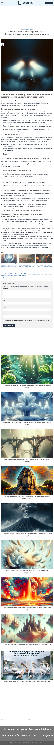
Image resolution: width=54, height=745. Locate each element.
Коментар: (6, 288)
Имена (27, 742)
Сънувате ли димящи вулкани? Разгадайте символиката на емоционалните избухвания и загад (27, 534)
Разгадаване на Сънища (27, 29)
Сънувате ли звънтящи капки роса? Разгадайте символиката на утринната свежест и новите (27, 386)
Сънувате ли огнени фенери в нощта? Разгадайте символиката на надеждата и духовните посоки (44, 265)
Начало (12, 742)
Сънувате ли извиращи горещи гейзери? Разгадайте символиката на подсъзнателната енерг (27, 608)
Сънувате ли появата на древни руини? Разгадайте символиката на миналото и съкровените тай (27, 497)
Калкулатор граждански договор (17, 719)
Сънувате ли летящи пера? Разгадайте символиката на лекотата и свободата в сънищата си (27, 571)
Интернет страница (7, 313)
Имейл (5, 307)
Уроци (42, 742)
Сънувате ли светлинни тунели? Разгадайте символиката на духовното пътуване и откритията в (9, 265)
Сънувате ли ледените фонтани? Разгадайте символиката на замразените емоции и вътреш (27, 423)
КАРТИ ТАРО (36, 742)
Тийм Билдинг (4, 719)
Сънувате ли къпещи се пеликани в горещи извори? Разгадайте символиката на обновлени (27, 682)
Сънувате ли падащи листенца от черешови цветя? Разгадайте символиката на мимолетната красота (13, 275)
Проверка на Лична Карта (37, 719)
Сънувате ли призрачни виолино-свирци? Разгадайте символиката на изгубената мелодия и (40, 273)
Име (4, 300)
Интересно (18, 742)
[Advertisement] (27, 16)
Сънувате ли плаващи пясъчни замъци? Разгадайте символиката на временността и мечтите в (27, 645)
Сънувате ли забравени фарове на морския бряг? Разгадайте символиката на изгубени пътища (27, 265)
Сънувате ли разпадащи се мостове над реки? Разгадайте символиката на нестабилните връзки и (27, 460)
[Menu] (2, 3)
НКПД (28, 719)
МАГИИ (31, 742)
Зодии (23, 742)
